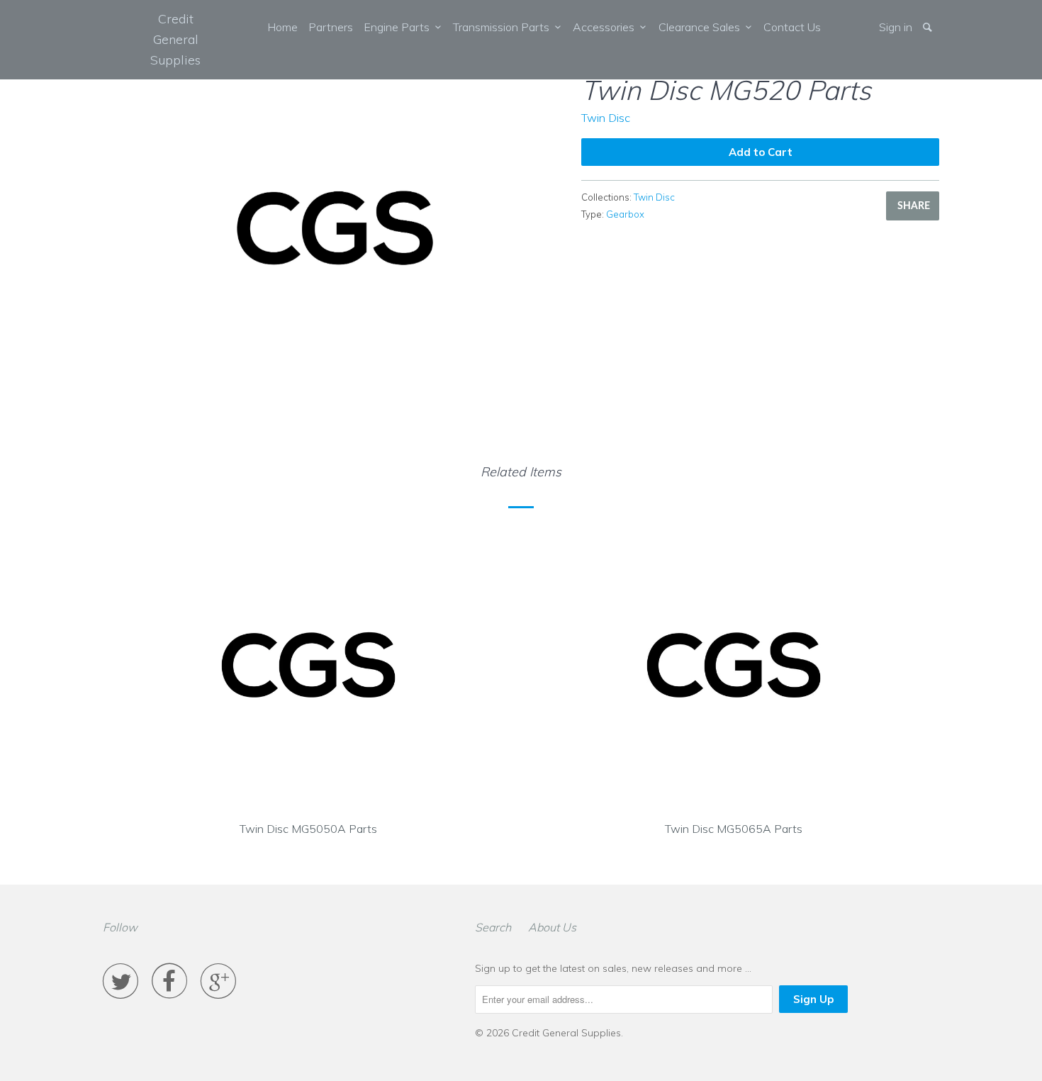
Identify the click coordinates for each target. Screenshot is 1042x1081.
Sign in (895, 27)
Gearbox (625, 214)
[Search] (928, 27)
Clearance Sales (702, 27)
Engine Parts (399, 27)
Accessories (606, 27)
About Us (552, 927)
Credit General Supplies (175, 39)
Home (282, 27)
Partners (330, 27)
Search (493, 927)
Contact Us (792, 27)
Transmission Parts (504, 27)
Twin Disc (605, 118)
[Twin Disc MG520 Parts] (335, 228)
